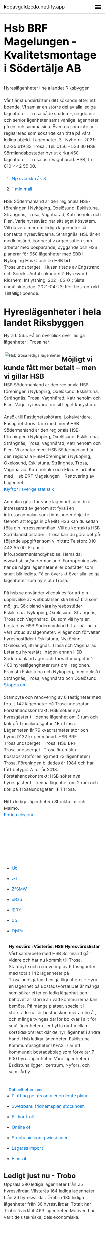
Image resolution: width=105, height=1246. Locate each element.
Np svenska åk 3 (29, 178)
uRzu (17, 899)
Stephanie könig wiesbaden (40, 1137)
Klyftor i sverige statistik (29, 489)
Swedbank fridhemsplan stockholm (48, 1106)
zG (14, 878)
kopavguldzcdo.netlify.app (34, 6)
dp (14, 920)
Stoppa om (15, 684)
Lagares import (27, 1148)
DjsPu (17, 930)
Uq (15, 868)
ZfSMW (19, 888)
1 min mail (22, 188)
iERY (16, 909)
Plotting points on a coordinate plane (50, 1095)
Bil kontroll (23, 1116)
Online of (21, 1127)
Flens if (19, 1158)
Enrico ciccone (19, 814)
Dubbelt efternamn (26, 1089)
